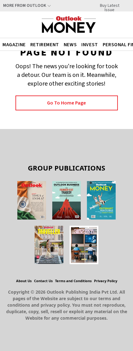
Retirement (44, 44)
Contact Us (43, 280)
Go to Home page (66, 103)
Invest (89, 44)
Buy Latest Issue (109, 5)
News (70, 44)
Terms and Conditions (73, 280)
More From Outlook (24, 5)
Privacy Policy (105, 280)
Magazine (14, 44)
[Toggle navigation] (121, 24)
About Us (24, 280)
